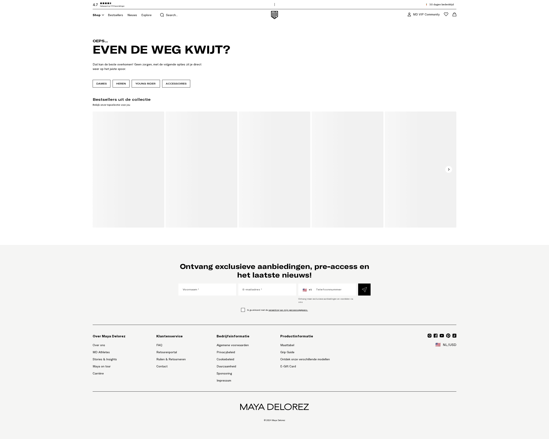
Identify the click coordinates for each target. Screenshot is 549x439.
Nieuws (132, 15)
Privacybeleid (226, 352)
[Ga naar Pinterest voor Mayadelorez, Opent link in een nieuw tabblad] (448, 335)
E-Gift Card (288, 366)
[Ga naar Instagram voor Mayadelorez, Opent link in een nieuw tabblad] (429, 336)
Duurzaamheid (226, 366)
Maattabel (287, 345)
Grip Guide (287, 352)
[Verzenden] (364, 290)
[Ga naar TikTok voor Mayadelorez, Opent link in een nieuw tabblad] (454, 336)
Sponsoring (224, 373)
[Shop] (103, 15)
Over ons (99, 345)
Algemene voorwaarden (233, 345)
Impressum (224, 380)
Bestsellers (115, 15)
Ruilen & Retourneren (171, 359)
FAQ (159, 345)
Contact (161, 366)
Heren (121, 83)
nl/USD (445, 344)
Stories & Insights (105, 359)
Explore (146, 15)
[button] (125, 4)
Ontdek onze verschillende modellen (305, 359)
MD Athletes (101, 352)
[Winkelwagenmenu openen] (454, 14)
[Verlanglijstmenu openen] (446, 14)
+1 (307, 290)
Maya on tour (102, 366)
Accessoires (176, 83)
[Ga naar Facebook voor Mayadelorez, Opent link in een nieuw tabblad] (435, 336)
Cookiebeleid (225, 359)
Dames (101, 83)
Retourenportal (171, 352)
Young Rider (145, 83)
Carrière (98, 373)
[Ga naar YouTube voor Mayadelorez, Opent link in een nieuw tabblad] (442, 335)
